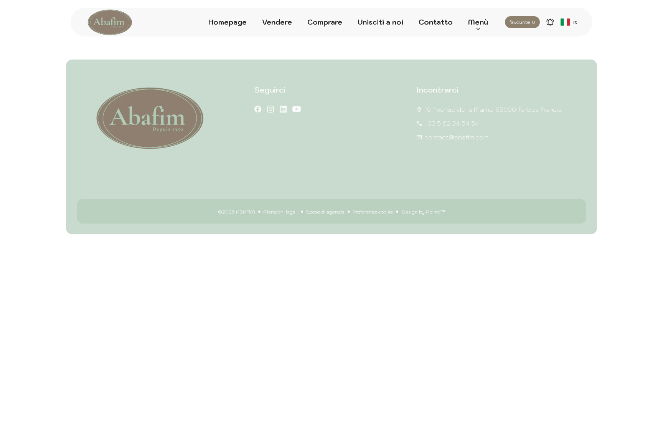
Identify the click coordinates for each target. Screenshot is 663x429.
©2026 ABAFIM (236, 212)
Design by (423, 212)
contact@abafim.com (456, 137)
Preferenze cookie (373, 212)
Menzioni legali (280, 212)
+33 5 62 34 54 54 (451, 123)
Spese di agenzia (325, 212)
